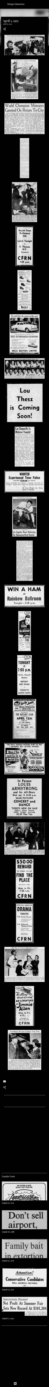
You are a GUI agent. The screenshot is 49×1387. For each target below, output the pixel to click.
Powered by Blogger (26, 1383)
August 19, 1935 (8, 1289)
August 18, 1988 (8, 1232)
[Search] (45, 4)
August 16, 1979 (8, 1203)
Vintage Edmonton (15, 4)
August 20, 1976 (8, 1260)
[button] (4, 29)
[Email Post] (4, 1082)
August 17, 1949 (8, 1318)
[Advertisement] (24, 1139)
